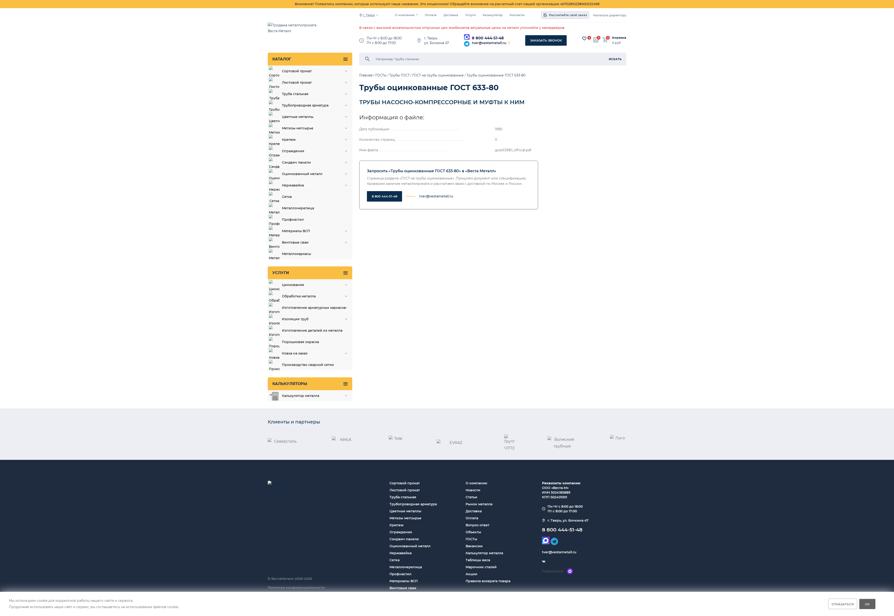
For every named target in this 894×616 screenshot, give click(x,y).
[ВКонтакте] (543, 561)
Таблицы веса (478, 560)
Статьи (471, 497)
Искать (615, 59)
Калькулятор (493, 15)
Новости (473, 490)
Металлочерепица (405, 567)
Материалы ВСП (403, 581)
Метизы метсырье (405, 518)
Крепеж (396, 525)
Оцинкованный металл (409, 546)
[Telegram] (467, 44)
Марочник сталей (481, 567)
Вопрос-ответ (477, 525)
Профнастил (400, 574)
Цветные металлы (405, 511)
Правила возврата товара (488, 581)
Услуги (470, 15)
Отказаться (843, 604)
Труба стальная (402, 497)
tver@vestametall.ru (489, 43)
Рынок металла (479, 504)
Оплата (431, 15)
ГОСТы (471, 539)
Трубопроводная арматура (413, 504)
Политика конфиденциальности (296, 587)
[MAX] (467, 37)
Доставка (451, 15)
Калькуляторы (289, 384)
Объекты (473, 532)
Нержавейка (400, 553)
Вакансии (474, 546)
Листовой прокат (404, 490)
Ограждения (400, 532)
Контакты (517, 15)
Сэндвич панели (404, 539)
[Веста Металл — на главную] (294, 30)
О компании (405, 15)
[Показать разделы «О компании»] (417, 15)
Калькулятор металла (484, 553)
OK (867, 604)
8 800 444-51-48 (488, 38)
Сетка (394, 560)
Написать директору (609, 15)
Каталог (281, 59)
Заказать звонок (546, 40)
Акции (471, 574)
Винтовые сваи (402, 588)
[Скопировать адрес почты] (509, 43)
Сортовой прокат (404, 483)
